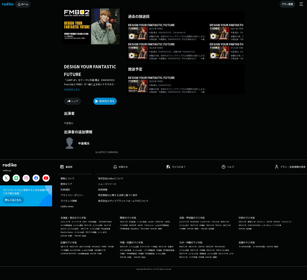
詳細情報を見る (72, 89)
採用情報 (102, 189)
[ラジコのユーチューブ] (46, 179)
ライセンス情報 (69, 200)
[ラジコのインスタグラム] (26, 178)
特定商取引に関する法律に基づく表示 (117, 195)
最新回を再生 (107, 101)
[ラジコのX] (6, 179)
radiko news (67, 206)
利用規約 (65, 189)
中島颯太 (68, 123)
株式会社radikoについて (110, 178)
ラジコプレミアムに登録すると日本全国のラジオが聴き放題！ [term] (26, 191)
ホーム (24, 4)
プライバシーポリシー (72, 195)
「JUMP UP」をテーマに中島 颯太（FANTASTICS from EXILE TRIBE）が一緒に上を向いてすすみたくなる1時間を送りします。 (90, 82)
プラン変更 (287, 4)
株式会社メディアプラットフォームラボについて (123, 200)
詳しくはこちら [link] (13, 200)
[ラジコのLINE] (16, 179)
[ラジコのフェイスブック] (36, 179)
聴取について (67, 178)
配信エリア (66, 184)
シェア (74, 101)
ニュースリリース (107, 184)
